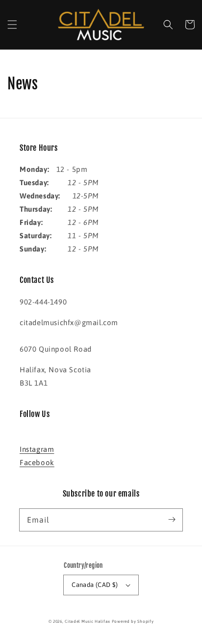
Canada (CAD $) (95, 584)
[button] (12, 24)
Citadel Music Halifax (87, 621)
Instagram (37, 449)
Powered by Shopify (133, 621)
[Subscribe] (171, 519)
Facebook (37, 462)
